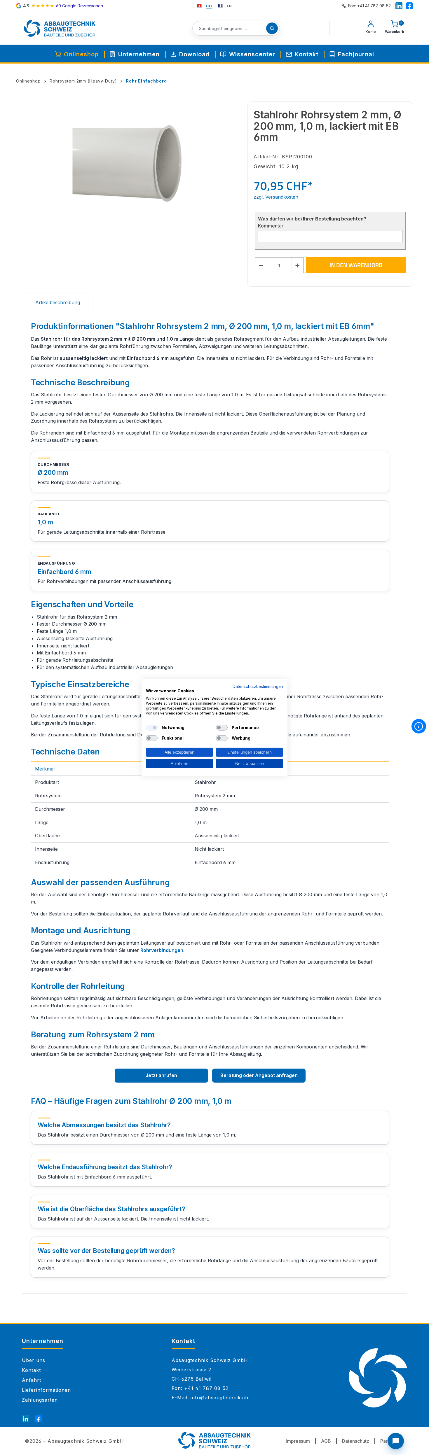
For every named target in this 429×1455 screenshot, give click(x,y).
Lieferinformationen (46, 1390)
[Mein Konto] (370, 28)
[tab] (57, 303)
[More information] (418, 726)
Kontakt (31, 1370)
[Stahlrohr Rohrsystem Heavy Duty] (131, 164)
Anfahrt (31, 1380)
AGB (326, 1441)
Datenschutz (355, 1441)
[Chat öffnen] (396, 1441)
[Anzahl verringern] (261, 265)
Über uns (33, 1360)
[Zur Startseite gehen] (59, 28)
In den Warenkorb (355, 264)
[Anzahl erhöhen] (298, 265)
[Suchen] (272, 28)
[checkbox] (152, 728)
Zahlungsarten (40, 1400)
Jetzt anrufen (161, 1075)
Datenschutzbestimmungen (258, 686)
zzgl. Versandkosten (276, 197)
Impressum (298, 1441)
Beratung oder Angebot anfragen (259, 1075)
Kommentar (270, 226)
